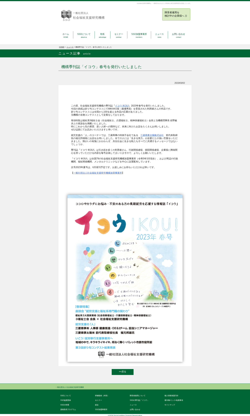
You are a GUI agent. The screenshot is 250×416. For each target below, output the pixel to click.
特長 (102, 35)
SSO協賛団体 (65, 400)
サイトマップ (169, 405)
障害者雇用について (137, 396)
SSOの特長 (64, 405)
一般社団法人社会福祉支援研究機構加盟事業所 (97, 173)
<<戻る (122, 371)
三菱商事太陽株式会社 (152, 135)
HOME (61, 47)
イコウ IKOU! (122, 105)
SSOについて (84, 35)
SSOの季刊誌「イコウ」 (139, 400)
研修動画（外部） (102, 396)
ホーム (65, 35)
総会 (97, 405)
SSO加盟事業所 (139, 35)
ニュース (159, 35)
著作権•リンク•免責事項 (173, 400)
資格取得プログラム (68, 409)
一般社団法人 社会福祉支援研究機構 (70, 387)
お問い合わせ (178, 35)
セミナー (118, 35)
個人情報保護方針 (171, 396)
